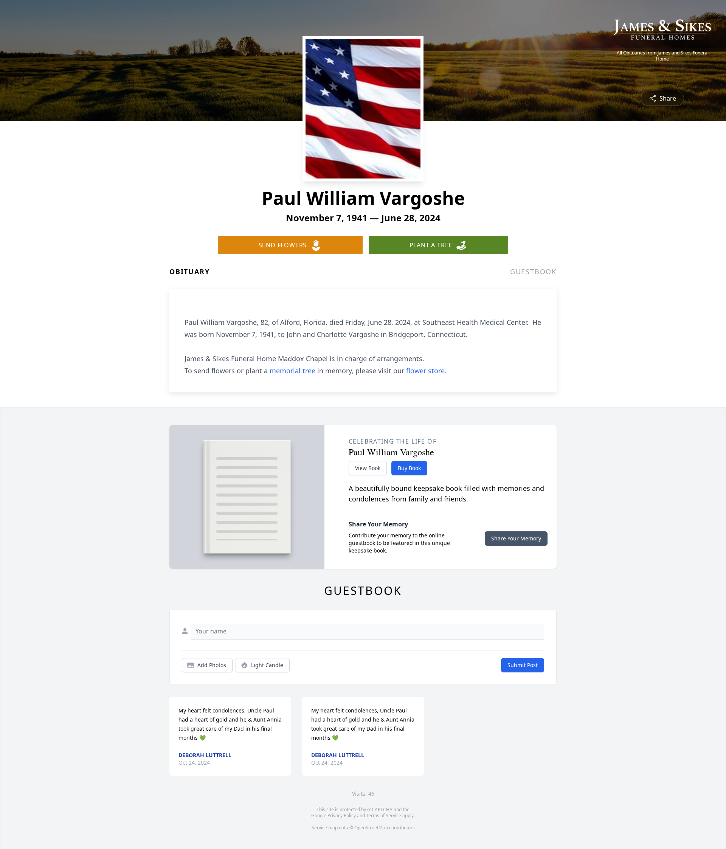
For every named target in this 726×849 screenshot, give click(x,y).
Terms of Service (383, 815)
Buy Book (409, 468)
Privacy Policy (341, 815)
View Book (367, 468)
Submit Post (522, 665)
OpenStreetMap (371, 827)
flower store (425, 370)
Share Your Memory (516, 538)
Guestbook (533, 271)
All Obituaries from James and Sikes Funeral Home (663, 56)
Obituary (189, 271)
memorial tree (292, 370)
